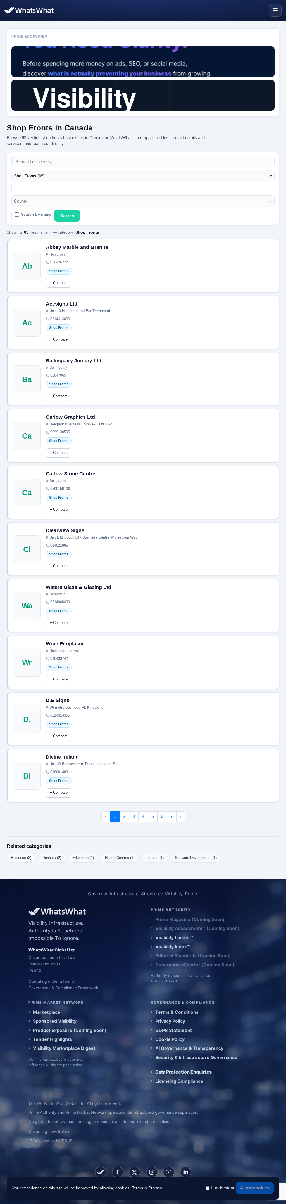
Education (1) (83, 858)
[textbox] (22, 201)
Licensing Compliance (179, 1081)
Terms (137, 1188)
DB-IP (67, 1140)
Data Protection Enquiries (183, 1072)
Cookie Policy (170, 1039)
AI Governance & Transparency (189, 1048)
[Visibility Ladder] (143, 61)
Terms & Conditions (177, 1012)
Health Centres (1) (119, 858)
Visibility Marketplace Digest (64, 1048)
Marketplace (46, 1012)
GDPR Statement (173, 1030)
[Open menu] (275, 10)
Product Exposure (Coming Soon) (70, 1030)
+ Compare (59, 283)
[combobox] (143, 176)
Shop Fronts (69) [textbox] (29, 175)
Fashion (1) (155, 858)
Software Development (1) (196, 858)
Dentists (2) (51, 858)
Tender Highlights (52, 1039)
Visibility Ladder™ (174, 937)
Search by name (36, 214)
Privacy (155, 1188)
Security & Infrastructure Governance (196, 1057)
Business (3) (21, 858)
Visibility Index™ (172, 946)
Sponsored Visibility (55, 1021)
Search (67, 215)
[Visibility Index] (143, 95)
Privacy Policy (170, 1021)
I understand (223, 1188)
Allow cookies (255, 1188)
